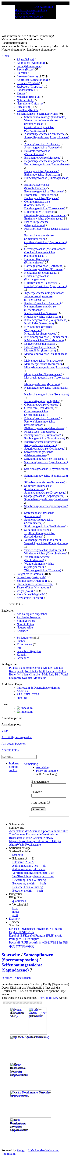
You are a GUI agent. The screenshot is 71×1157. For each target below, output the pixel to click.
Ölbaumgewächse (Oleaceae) (41, 404)
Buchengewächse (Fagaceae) (41, 198)
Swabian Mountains (34, 677)
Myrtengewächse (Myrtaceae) (42, 384)
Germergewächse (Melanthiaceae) (44, 249)
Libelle (50, 671)
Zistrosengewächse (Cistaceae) (42, 570)
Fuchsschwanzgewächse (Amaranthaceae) (39, 237)
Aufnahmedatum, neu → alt (28, 865)
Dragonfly (15, 677)
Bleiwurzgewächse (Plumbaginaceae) (46, 177)
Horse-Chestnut (34, 837)
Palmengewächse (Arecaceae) (42, 418)
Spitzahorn (38, 841)
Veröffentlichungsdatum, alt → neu (33, 876)
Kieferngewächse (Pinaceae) (41, 313)
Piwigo (21, 1150)
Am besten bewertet (29, 617)
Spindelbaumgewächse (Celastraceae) (46, 499)
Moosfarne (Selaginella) (31, 594)
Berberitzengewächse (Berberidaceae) (46, 164)
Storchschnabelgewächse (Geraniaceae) (39, 514)
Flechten (22, 72)
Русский (23, 942)
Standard (17, 854)
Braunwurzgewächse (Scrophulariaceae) (36, 186)
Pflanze (13, 667)
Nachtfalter (31, 671)
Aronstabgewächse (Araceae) (41, 147)
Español (22, 935)
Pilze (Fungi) (24, 106)
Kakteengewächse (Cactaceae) (42, 303)
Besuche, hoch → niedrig (27, 887)
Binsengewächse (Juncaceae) (41, 171)
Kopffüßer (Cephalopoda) (32, 79)
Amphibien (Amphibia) (31, 62)
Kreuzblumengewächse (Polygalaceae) (38, 328)
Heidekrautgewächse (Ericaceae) (43, 269)
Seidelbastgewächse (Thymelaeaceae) (46, 468)
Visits (5, 730)
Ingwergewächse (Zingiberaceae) (44, 293)
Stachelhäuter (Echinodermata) (35, 584)
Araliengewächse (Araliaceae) (42, 144)
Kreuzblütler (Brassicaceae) (40, 333)
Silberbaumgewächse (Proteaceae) (44, 482)
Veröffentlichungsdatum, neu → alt (33, 872)
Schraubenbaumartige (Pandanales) (45, 117)
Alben (5, 56)
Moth (42, 671)
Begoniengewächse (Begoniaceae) (45, 161)
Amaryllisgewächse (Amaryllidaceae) (46, 137)
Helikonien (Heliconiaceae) (40, 272)
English (49, 928)
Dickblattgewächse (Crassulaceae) (44, 208)
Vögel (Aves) (25, 591)
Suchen (21, 641)
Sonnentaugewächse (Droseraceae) (45, 492)
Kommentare (24, 644)
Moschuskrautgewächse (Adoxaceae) (46, 377)
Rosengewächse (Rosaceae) (41, 441)
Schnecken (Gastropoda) (31, 577)
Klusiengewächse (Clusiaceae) (42, 316)
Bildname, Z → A (23, 862)
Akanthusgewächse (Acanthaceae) (45, 134)
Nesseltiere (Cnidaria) (30, 103)
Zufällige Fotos (26, 620)
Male (45, 674)
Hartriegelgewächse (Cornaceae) (43, 265)
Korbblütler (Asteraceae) (39, 323)
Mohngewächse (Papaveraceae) (43, 374)
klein (15, 908)
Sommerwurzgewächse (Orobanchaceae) (38, 487)
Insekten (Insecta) (27, 76)
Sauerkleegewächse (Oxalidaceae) (44, 448)
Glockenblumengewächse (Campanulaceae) (39, 254)
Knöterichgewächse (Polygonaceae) (45, 320)
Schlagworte (24, 637)
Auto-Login (38, 802)
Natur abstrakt (25, 100)
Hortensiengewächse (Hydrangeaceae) (36, 277)
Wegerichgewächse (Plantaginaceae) (46, 543)
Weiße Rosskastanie (29, 844)
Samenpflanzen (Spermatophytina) (37, 113)
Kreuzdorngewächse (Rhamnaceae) (46, 336)
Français (48, 935)
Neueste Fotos (25, 624)
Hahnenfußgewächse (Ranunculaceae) (36, 260)
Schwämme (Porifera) (30, 597)
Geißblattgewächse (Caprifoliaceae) (45, 242)
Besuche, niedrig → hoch (27, 890)
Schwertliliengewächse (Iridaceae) (44, 458)
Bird (57, 674)
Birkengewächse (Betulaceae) (42, 174)
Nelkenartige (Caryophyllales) (42, 401)
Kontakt (21, 654)
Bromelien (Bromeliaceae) (40, 194)
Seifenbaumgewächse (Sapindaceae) (46, 475)
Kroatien (48, 667)
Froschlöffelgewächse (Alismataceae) (46, 228)
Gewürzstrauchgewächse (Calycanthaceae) (39, 129)
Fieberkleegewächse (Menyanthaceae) (36, 223)
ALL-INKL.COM (28, 694)
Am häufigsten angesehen (32, 614)
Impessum (26, 707)
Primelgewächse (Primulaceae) (42, 435)
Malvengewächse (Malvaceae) (42, 360)
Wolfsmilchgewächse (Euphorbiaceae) (37, 558)
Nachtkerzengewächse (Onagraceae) (46, 387)
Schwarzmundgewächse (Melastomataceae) (38, 453)
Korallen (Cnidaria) (28, 83)
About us (22, 691)
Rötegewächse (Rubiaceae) (40, 445)
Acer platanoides (19, 831)
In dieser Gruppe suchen (16, 977)
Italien (24, 674)
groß (15, 915)
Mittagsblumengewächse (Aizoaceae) (46, 367)
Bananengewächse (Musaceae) (42, 157)
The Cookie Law (48, 997)
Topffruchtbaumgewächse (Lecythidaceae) (39, 535)
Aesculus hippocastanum (44, 831)
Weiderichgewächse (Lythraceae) (44, 550)
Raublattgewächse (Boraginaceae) (44, 438)
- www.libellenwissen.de (29, 15)
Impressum (9, 1153)
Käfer (12, 671)
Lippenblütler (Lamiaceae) (40, 350)
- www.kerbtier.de (31, 11)
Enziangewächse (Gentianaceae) (43, 218)
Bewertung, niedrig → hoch (29, 883)
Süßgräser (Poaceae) (36, 529)
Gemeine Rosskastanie (27, 834)
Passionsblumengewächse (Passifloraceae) (39, 423)
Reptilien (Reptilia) (28, 110)
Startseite (11, 954)
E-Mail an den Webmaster (43, 1150)
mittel (15, 911)
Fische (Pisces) (25, 69)
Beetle (20, 671)
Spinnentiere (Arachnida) (32, 580)
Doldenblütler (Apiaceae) (39, 211)
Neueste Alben (25, 627)
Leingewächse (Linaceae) (39, 343)
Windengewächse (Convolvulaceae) (45, 553)
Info (19, 647)
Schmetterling (34, 667)
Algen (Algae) (25, 59)
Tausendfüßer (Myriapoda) (33, 587)
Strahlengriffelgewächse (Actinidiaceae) (38, 521)
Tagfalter (60, 671)
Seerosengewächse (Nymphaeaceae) (46, 462)
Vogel (64, 674)
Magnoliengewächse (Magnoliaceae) (46, 353)
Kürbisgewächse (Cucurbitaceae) (44, 340)
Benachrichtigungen (29, 651)
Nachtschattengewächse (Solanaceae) (46, 394)
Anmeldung (31, 764)
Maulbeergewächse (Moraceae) (43, 364)
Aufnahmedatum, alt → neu (28, 869)
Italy (51, 674)
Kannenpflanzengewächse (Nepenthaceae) (40, 308)
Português (24, 938)
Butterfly (14, 674)
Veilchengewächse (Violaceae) (42, 539)
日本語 (50, 942)
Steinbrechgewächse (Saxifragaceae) (46, 506)
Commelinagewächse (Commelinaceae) (37, 203)
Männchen (35, 674)
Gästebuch (23, 658)
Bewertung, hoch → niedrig (29, 879)
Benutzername (40, 781)
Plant (22, 667)
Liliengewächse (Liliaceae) (40, 347)
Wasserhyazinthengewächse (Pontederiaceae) (41, 122)
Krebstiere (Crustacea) (30, 86)
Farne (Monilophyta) (29, 66)
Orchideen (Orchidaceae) (39, 408)
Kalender (22, 630)
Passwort (36, 792)
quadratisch (19, 901)
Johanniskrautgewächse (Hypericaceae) (38, 298)
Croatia (58, 667)
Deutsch (22, 928)
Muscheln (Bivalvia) (29, 96)
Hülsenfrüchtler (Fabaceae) (40, 282)
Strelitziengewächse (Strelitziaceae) (45, 526)
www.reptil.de (36, 10)
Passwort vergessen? (48, 770)
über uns (22, 697)
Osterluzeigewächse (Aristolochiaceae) (36, 413)
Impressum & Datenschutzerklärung (38, 687)
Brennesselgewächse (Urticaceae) (44, 191)
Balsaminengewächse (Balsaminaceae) (37, 152)
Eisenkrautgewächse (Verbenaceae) (45, 215)
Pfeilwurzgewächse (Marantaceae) (44, 428)
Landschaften (25, 90)
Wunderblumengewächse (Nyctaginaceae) (39, 565)
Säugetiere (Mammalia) (30, 573)
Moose (21, 93)
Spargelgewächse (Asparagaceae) (44, 495)
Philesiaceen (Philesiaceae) (40, 431)
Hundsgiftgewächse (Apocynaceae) (45, 286)
